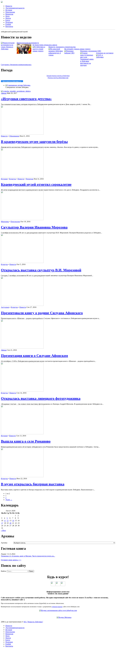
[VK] (53, 585)
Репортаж (29, 179)
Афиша (3, 93)
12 (7, 521)
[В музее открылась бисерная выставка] (22, 476)
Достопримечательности (14, 8)
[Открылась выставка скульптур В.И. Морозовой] (22, 262)
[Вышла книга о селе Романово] (22, 434)
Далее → (8, 500)
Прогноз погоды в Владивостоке (58, 78)
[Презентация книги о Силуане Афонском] (22, 348)
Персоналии (10, 12)
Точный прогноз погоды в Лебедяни (58, 76)
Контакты (9, 26)
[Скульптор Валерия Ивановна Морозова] (22, 219)
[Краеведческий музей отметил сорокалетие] (22, 177)
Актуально (5, 307)
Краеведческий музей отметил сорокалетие (36, 184)
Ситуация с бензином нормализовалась (16, 65)
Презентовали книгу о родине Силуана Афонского (42, 313)
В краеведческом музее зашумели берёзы (34, 142)
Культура (12, 179)
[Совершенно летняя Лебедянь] (17, 85)
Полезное (9, 22)
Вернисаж (9, 14)
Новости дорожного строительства (62, 47)
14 (13, 521)
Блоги (7, 20)
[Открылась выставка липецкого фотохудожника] (22, 391)
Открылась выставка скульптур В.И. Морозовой (41, 270)
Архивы (4, 543)
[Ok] (58, 585)
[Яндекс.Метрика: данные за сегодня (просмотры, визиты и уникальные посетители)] (64, 617)
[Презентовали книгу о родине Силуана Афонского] (22, 305)
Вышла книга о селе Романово (26, 441)
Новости (8, 6)
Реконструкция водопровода (28, 43)
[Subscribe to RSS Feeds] (63, 585)
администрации (57, 607)
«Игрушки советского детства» (26, 99)
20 (10, 523)
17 (2, 523)
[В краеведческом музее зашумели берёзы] (22, 134)
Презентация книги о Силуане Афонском (34, 356)
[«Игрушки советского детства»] (16, 91)
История (8, 10)
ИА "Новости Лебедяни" (33, 622)
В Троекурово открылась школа (45, 45)
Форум (8, 18)
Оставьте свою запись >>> (11, 560)
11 (5, 521)
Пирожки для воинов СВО (90, 51)
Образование (14, 136)
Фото (7, 16)
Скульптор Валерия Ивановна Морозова (34, 227)
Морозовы (5, 222)
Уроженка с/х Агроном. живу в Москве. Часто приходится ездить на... (28, 556)
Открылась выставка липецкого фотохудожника (40, 398)
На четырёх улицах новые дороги (77, 49)
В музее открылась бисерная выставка (32, 484)
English (8, 24)
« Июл (3, 530)
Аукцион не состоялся (104, 53)
